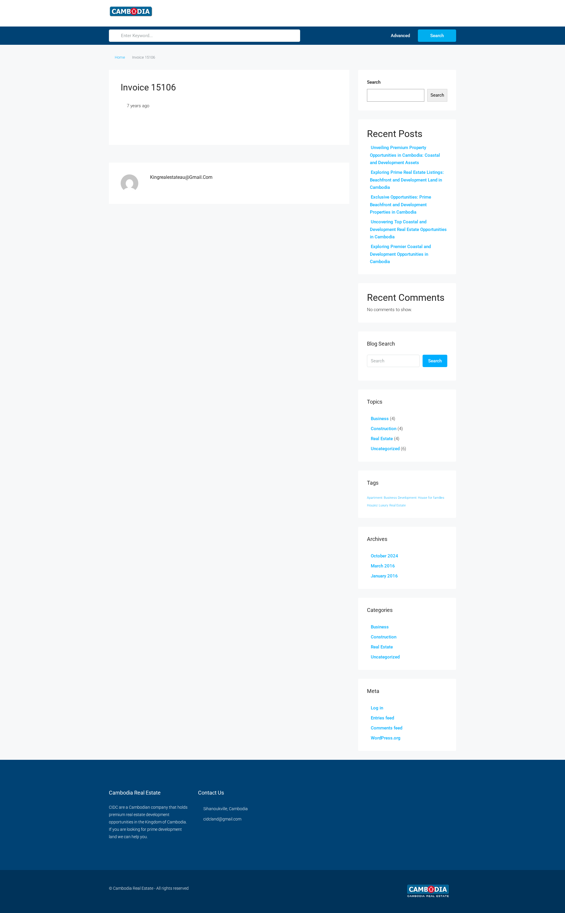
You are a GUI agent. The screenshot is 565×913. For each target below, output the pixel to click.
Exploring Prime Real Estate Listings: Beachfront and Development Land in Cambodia (407, 180)
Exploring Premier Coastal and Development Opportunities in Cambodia (400, 254)
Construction (383, 428)
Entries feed (382, 718)
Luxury (383, 505)
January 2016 (384, 576)
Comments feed (386, 728)
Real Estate (382, 438)
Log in (377, 708)
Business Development (400, 498)
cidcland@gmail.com (222, 819)
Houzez (372, 505)
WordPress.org (386, 738)
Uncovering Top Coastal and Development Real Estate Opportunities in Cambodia (408, 229)
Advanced (400, 35)
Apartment (375, 498)
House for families (431, 498)
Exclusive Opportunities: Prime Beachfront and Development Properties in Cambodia (400, 204)
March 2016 (383, 566)
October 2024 (384, 556)
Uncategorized (385, 448)
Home (120, 57)
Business (380, 418)
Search (437, 35)
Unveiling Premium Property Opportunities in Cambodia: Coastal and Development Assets (405, 155)
